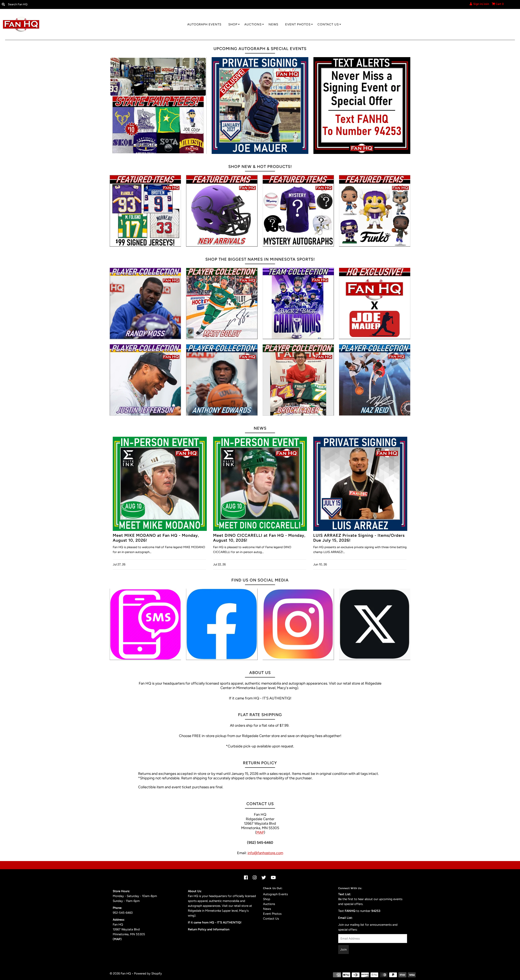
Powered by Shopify (148, 973)
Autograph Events (204, 24)
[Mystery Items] (298, 210)
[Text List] (145, 624)
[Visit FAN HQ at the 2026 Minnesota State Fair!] (158, 105)
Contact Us (328, 24)
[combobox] (65, 4)
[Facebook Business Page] (221, 624)
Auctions (253, 24)
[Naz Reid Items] (374, 380)
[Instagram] (298, 624)
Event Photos (298, 24)
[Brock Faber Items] (298, 380)
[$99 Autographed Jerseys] (145, 210)
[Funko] (374, 210)
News (273, 24)
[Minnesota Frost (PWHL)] (298, 303)
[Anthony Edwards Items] (221, 380)
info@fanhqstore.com (265, 853)
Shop (232, 24)
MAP (260, 832)
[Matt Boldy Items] (221, 303)
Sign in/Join (480, 4)
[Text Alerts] (361, 105)
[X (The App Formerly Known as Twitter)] (374, 624)
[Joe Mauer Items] (374, 303)
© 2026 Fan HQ (120, 973)
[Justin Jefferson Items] (145, 380)
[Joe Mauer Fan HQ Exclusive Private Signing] (260, 105)
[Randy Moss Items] (145, 303)
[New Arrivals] (221, 210)
